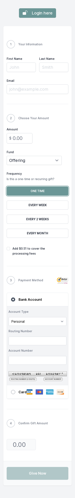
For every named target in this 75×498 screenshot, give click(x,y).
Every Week (38, 205)
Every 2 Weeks (37, 219)
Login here (42, 13)
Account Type (19, 311)
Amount (12, 129)
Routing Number (20, 331)
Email (10, 80)
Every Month (37, 233)
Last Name (47, 58)
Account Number (21, 350)
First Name (14, 58)
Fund (10, 152)
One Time (38, 191)
